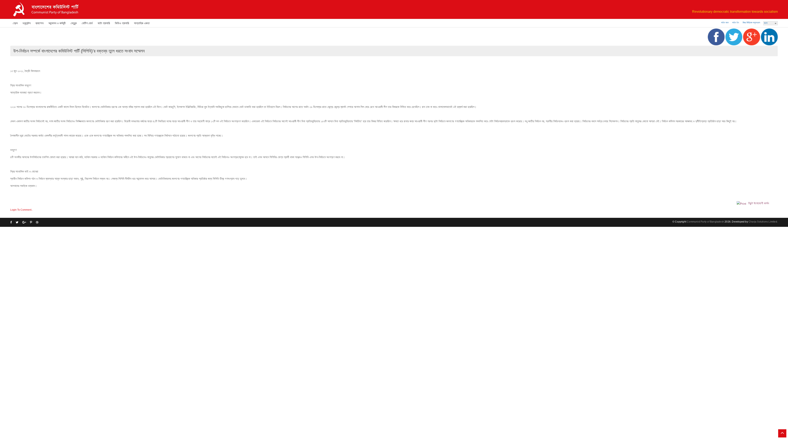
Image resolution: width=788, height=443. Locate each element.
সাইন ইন (735, 22)
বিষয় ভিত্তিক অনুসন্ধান (751, 22)
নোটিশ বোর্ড (87, 23)
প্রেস (15, 23)
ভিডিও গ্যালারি (122, 23)
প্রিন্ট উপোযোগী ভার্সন (758, 203)
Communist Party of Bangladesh (705, 221)
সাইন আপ (724, 22)
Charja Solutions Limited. (763, 221)
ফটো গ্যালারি (104, 23)
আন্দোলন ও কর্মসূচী (57, 23)
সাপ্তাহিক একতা (142, 23)
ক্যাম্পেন (40, 23)
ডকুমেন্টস (27, 23)
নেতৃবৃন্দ (74, 23)
